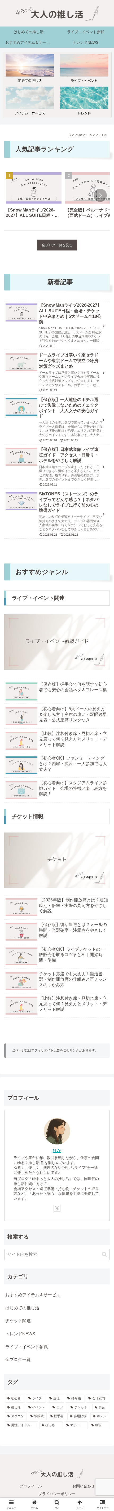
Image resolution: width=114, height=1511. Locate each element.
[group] (34, 196)
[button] (100, 195)
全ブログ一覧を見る (57, 245)
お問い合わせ (83, 1486)
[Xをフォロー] (57, 1208)
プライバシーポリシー (57, 1494)
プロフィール (31, 1486)
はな (57, 1150)
